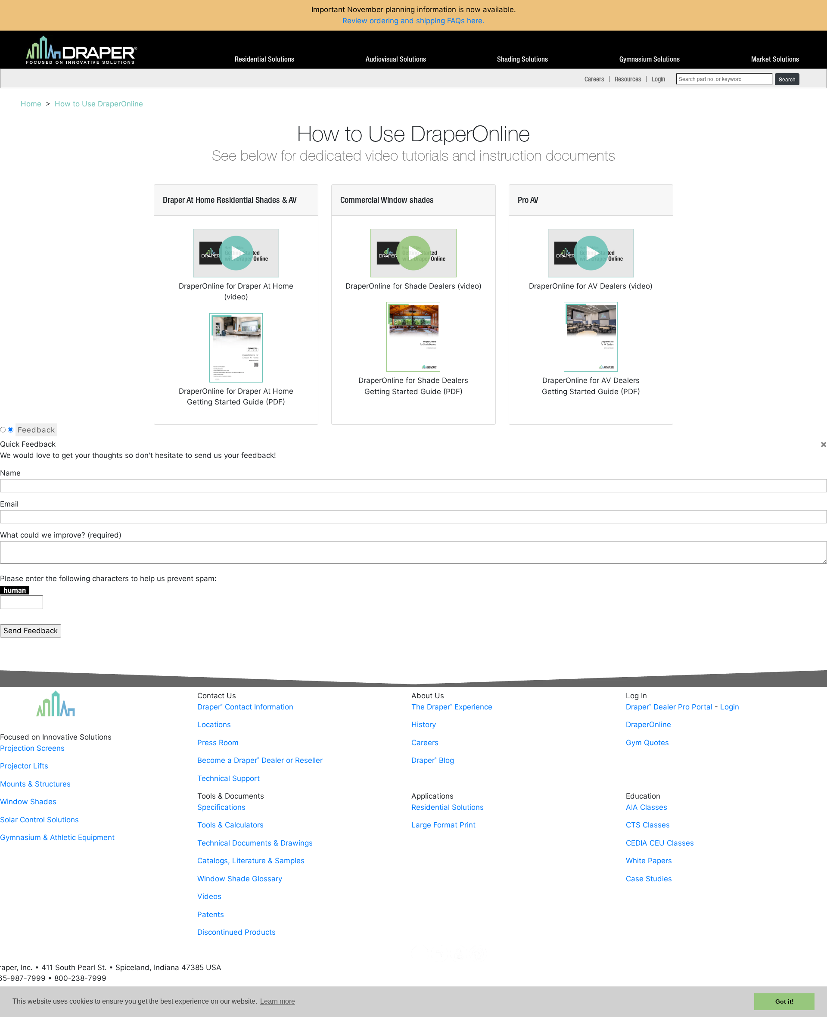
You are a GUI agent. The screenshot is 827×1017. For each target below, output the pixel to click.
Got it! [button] (784, 1001)
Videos (209, 896)
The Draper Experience (451, 707)
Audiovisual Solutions (396, 59)
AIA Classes (646, 807)
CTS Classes (648, 825)
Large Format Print (443, 825)
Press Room (218, 742)
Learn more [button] (277, 1001)
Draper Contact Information (245, 707)
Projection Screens (32, 748)
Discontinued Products (236, 932)
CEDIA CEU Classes (660, 843)
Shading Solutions (522, 59)
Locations (214, 724)
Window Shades (28, 801)
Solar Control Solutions (39, 819)
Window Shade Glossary (239, 878)
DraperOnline (648, 724)
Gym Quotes (647, 742)
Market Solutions (775, 59)
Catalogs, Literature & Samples (251, 860)
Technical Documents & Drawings (255, 843)
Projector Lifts (24, 766)
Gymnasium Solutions (649, 59)
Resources (628, 79)
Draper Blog (432, 760)
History (423, 724)
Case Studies (649, 878)
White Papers (649, 860)
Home (31, 104)
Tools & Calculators (230, 825)
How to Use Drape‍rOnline (99, 104)
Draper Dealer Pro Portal (669, 707)
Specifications (221, 807)
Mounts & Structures (35, 784)
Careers (594, 79)
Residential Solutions (264, 59)
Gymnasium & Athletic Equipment (57, 837)
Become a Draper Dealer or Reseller (260, 760)
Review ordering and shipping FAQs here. (413, 20)
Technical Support (228, 778)
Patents (210, 914)
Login (658, 79)
